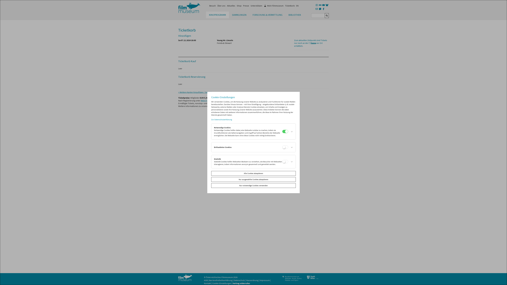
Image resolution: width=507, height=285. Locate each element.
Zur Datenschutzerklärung (221, 119)
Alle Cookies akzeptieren (253, 173)
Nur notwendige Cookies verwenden (253, 185)
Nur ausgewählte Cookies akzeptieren (253, 179)
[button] (291, 131)
